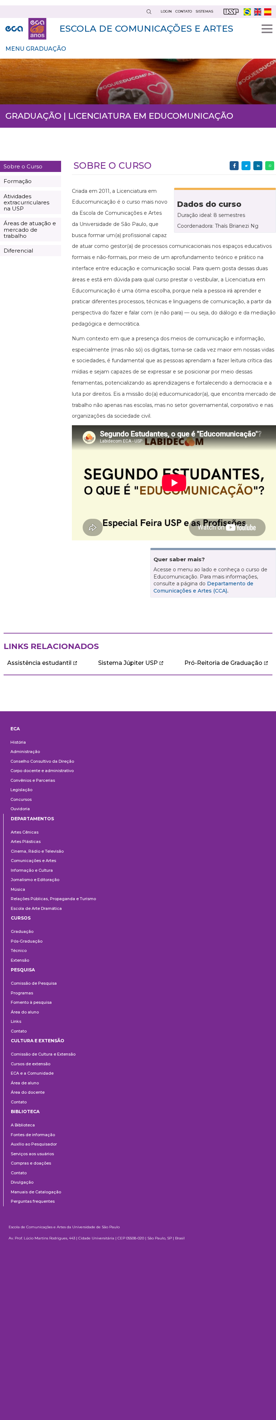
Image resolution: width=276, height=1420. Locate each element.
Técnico (19, 950)
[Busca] (148, 11)
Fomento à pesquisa (31, 1002)
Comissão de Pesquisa (34, 983)
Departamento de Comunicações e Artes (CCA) (203, 587)
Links (16, 1021)
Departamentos (32, 818)
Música (18, 889)
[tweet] (246, 165)
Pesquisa (23, 969)
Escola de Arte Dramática (36, 908)
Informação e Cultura (32, 870)
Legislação (21, 789)
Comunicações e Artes (33, 860)
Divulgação (22, 1182)
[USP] (231, 12)
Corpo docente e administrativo (42, 770)
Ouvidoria (20, 808)
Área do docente (28, 1092)
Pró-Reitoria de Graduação (223, 662)
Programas (22, 992)
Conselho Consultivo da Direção (42, 761)
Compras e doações (31, 1163)
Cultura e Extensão (37, 1040)
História (18, 742)
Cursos (21, 918)
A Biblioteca (23, 1125)
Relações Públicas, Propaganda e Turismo (53, 898)
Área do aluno (25, 1012)
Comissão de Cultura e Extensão (43, 1054)
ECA (15, 728)
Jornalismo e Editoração (35, 879)
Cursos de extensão (30, 1063)
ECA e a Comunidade (32, 1073)
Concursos (21, 799)
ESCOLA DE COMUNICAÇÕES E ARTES (146, 28)
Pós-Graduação (26, 941)
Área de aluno (25, 1082)
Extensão (20, 960)
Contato (19, 1031)
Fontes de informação (33, 1134)
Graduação (22, 931)
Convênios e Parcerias (32, 780)
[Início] (25, 29)
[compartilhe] (234, 165)
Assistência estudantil (39, 662)
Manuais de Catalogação (36, 1191)
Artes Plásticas (26, 841)
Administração (25, 751)
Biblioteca (25, 1111)
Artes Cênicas (24, 832)
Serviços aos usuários (32, 1153)
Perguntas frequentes (33, 1201)
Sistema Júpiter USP (128, 662)
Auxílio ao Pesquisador (34, 1144)
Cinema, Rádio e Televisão (37, 851)
